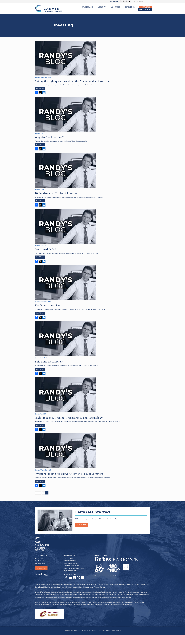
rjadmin (37, 77)
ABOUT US (39, 558)
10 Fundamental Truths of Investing (56, 193)
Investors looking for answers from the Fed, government (69, 473)
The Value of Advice (47, 305)
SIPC (88, 584)
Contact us (81, 525)
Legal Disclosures (116, 630)
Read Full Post (40, 88)
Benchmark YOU (45, 249)
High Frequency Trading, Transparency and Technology (69, 417)
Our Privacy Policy (93, 630)
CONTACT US (41, 568)
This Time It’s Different (49, 361)
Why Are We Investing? (49, 137)
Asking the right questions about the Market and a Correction (72, 81)
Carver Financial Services (81, 630)
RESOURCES (39, 560)
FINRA (83, 584)
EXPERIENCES (40, 563)
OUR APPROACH (41, 555)
